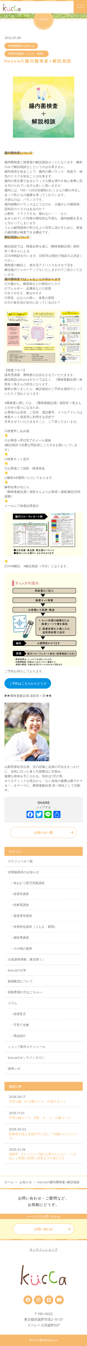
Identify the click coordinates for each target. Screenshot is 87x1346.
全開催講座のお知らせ (21, 45)
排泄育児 (19, 1014)
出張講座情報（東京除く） (26, 959)
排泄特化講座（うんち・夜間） (26, 53)
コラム (12, 1003)
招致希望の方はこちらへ (25, 992)
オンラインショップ (43, 1249)
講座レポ (14, 1068)
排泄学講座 (21, 894)
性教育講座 (21, 905)
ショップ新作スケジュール (26, 1046)
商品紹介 (19, 1036)
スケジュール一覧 (20, 861)
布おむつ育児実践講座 (29, 883)
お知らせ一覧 (43, 832)
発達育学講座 (22, 916)
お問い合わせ (43, 1229)
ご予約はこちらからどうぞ (27, 683)
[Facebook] (30, 815)
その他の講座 (22, 948)
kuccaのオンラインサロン (26, 1057)
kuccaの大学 (17, 970)
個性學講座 (21, 937)
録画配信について (20, 981)
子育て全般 (21, 1025)
